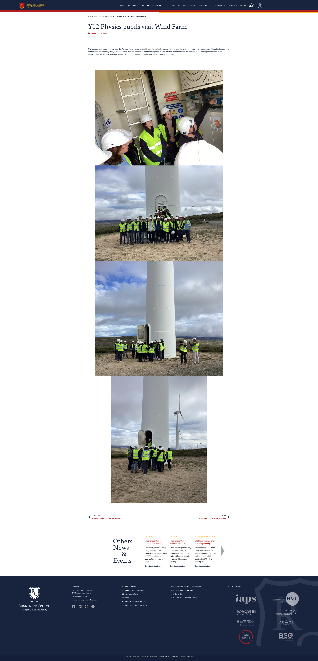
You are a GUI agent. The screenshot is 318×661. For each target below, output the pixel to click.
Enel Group (129, 54)
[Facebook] (74, 606)
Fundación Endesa (142, 54)
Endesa (160, 49)
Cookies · (183, 657)
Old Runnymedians (151, 537)
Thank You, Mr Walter (178, 541)
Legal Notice (174, 657)
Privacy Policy (164, 657)
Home (90, 17)
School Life (103, 17)
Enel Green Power (149, 49)
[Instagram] (86, 606)
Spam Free (190, 657)
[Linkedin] (80, 606)
